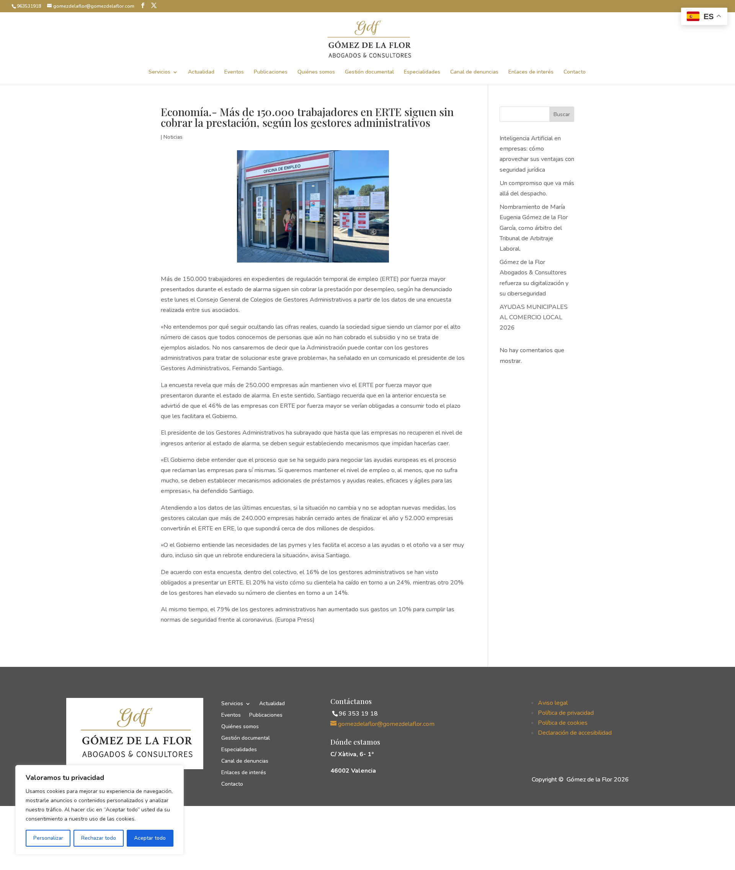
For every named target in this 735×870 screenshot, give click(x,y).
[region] (99, 810)
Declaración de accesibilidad (575, 733)
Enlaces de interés (531, 72)
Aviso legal (553, 703)
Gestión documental (369, 72)
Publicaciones (270, 72)
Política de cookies (563, 723)
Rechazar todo (98, 838)
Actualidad (201, 72)
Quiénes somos (316, 72)
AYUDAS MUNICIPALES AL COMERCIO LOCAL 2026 (534, 317)
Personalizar (48, 838)
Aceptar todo (150, 838)
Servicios (159, 72)
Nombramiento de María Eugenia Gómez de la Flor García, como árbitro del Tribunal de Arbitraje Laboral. (534, 228)
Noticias (173, 137)
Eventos (234, 72)
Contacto (575, 72)
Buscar (562, 114)
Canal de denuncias (474, 72)
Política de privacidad (566, 713)
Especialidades (422, 72)
